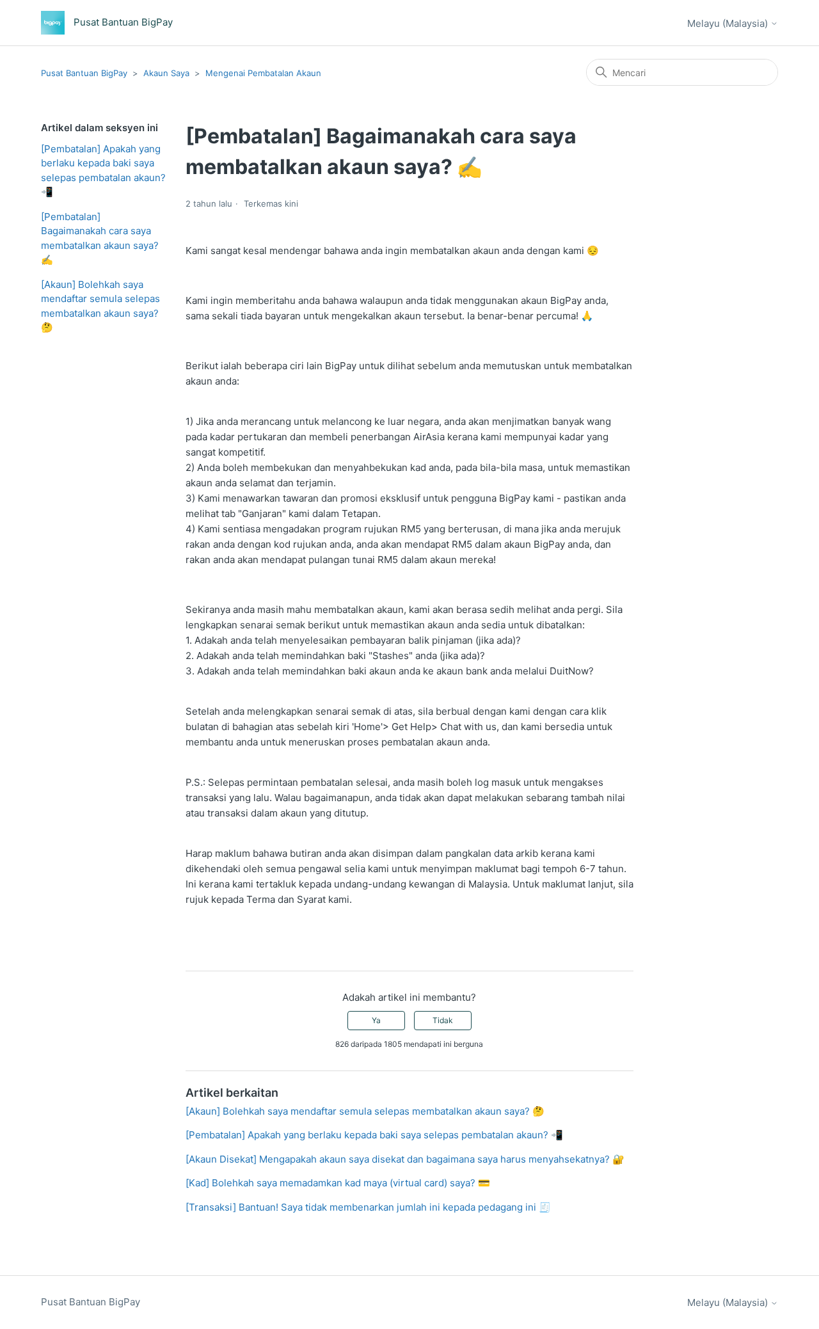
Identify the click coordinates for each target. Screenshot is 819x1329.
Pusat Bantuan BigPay (84, 73)
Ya (376, 1020)
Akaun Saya (166, 73)
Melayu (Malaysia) (728, 23)
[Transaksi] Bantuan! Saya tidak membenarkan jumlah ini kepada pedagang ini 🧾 (368, 1207)
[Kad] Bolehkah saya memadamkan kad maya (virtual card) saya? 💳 (338, 1183)
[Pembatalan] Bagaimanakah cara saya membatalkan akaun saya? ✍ (100, 238)
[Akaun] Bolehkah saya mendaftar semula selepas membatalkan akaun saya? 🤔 (100, 306)
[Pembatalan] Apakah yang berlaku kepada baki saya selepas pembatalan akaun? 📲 (103, 170)
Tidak (443, 1020)
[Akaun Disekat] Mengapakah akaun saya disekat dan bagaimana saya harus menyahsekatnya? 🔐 (405, 1159)
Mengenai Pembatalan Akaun (263, 73)
